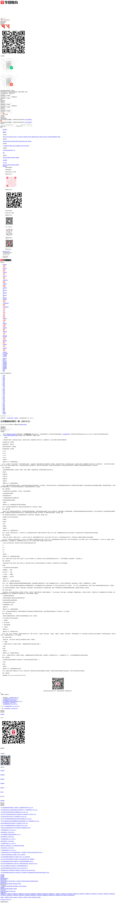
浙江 (4, 399)
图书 (4, 370)
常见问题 (6, 883)
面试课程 (2, 876)
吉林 (4, 391)
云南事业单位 (58, 895)
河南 (4, 381)
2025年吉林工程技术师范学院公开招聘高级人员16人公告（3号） (15, 812)
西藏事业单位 (46, 895)
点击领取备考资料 (66, 434)
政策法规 (21, 141)
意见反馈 (30, 897)
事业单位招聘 (3, 879)
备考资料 (13, 157)
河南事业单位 (33, 893)
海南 (4, 383)
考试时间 (29, 136)
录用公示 (46, 136)
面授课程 (5, 368)
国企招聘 (5, 336)
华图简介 (2, 897)
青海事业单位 (112, 893)
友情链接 (39, 897)
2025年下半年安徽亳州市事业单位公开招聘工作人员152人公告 (14, 825)
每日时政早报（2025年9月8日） (7, 841)
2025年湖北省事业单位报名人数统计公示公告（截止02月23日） (14, 868)
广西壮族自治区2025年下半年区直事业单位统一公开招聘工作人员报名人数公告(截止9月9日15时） (22, 852)
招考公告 (5, 136)
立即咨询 (2, 714)
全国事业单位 (3, 892)
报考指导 (9, 157)
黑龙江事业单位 (64, 895)
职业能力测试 (12, 145)
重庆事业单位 (15, 893)
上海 (4, 402)
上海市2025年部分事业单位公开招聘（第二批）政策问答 (13, 854)
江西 (4, 393)
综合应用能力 (18, 145)
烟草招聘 (6, 888)
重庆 (4, 378)
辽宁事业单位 (100, 893)
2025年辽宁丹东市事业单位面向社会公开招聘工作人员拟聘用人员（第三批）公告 (18, 814)
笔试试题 (5, 150)
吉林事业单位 (82, 893)
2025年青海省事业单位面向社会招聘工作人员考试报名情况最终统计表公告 (17, 861)
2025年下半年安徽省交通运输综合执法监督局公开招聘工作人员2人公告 (16, 818)
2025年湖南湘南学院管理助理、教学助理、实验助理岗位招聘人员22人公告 (17, 807)
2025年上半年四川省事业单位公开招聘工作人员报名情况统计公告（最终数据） (18, 859)
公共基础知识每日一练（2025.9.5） (8, 850)
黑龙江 (4, 412)
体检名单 (42, 136)
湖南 (4, 385)
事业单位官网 (10, 418)
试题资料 (17, 157)
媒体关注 (16, 897)
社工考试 (5, 162)
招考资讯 (5, 157)
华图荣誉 (7, 897)
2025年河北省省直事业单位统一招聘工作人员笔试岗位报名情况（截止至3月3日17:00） (19, 863)
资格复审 (25, 136)
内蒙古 (4, 413)
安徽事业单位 (3, 893)
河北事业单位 (27, 893)
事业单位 (4, 132)
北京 (4, 376)
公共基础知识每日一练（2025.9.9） (10, 704)
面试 (22, 145)
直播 (4, 369)
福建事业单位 (21, 893)
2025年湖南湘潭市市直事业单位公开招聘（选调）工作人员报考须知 (15, 856)
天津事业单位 (40, 895)
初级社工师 (2, 891)
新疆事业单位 (52, 895)
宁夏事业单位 (106, 893)
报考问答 (9, 141)
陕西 (4, 405)
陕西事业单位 (33, 895)
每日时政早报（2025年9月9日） (9, 702)
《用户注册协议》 (28, 119)
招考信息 (5, 164)
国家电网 (2, 888)
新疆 (4, 409)
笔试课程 (2, 874)
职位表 (12, 136)
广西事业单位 (64, 893)
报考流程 (5, 141)
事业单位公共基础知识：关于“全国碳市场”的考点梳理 (12, 845)
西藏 (4, 408)
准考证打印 (20, 136)
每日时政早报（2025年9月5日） (7, 847)
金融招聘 (5, 356)
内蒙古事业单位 (71, 895)
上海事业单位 (15, 895)
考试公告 (2, 881)
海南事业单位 (40, 893)
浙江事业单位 (3, 895)
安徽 (4, 375)
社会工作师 (5, 160)
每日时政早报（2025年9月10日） (10, 700)
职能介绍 (17, 141)
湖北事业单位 (46, 893)
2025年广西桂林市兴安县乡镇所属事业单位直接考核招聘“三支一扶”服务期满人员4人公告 (20, 821)
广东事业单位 (58, 893)
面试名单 (38, 136)
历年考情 (29, 141)
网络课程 (5, 367)
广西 (4, 388)
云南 (4, 411)
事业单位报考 (3, 882)
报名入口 (16, 136)
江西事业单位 (88, 893)
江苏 (4, 394)
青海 (4, 398)
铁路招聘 (11, 888)
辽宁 (4, 395)
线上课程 (2, 877)
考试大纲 (9, 136)
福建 (4, 379)
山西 (4, 400)
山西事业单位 (9, 895)
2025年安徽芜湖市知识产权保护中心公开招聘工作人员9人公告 (14, 823)
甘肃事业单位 (76, 893)
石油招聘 (15, 888)
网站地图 (5, 129)
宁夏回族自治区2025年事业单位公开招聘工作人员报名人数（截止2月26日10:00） (18, 870)
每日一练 (13, 150)
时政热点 (27, 145)
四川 (4, 404)
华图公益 (11, 897)
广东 (4, 386)
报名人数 (25, 141)
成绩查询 (34, 136)
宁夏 (4, 397)
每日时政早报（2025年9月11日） (11, 708)
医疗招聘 (58, 136)
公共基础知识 (6, 145)
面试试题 (9, 150)
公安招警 (5, 354)
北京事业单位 (9, 893)
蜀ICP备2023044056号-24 (5, 899)
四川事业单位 (27, 895)
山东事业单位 (21, 895)
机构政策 (50, 136)
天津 (4, 407)
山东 (4, 403)
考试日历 (6, 881)
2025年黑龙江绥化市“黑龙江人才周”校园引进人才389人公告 (13, 816)
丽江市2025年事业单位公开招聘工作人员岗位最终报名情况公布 (14, 865)
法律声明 (25, 897)
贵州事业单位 (70, 893)
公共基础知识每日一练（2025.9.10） (10, 698)
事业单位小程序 (6, 251)
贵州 (4, 389)
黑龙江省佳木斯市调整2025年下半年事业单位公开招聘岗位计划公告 (15, 827)
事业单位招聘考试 (4, 878)
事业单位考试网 (23, 424)
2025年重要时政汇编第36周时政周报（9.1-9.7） (13, 701)
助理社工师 (8, 891)
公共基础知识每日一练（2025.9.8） (8, 843)
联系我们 (5, 166)
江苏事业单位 (94, 893)
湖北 (4, 384)
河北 (4, 380)
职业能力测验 (9, 886)
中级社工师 (13, 891)
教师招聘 (54, 136)
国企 (3, 152)
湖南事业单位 (52, 893)
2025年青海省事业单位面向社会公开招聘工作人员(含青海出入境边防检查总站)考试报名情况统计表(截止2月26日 (25, 872)
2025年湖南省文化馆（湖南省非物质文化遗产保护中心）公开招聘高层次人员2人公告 (19, 809)
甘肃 (4, 390)
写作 (24, 145)
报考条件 (13, 141)
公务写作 (20, 886)
